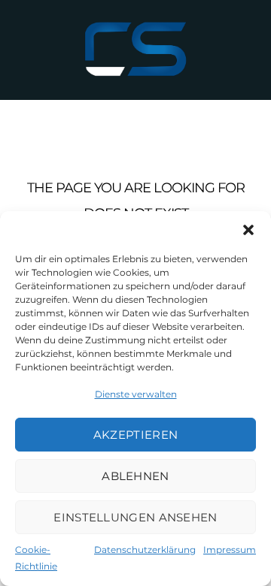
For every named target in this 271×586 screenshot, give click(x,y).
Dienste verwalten (136, 394)
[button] (248, 229)
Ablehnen (135, 476)
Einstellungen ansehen (135, 517)
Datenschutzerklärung (145, 549)
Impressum (229, 549)
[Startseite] (135, 49)
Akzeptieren (135, 434)
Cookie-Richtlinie (36, 558)
